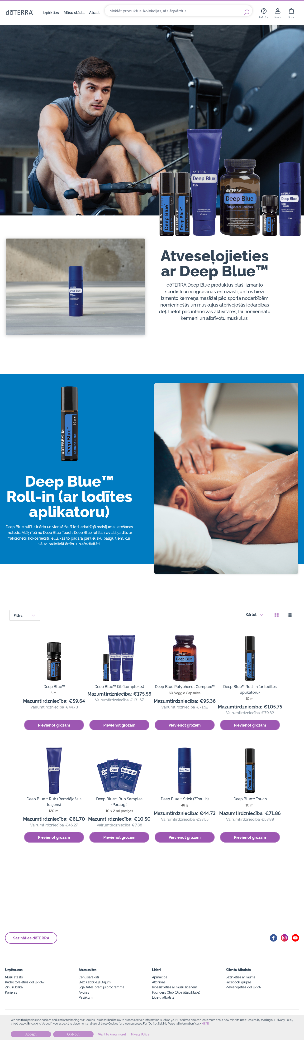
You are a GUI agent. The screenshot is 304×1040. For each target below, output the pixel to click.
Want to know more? (112, 1034)
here (205, 1023)
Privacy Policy (140, 1034)
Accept (31, 1034)
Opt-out (73, 1034)
